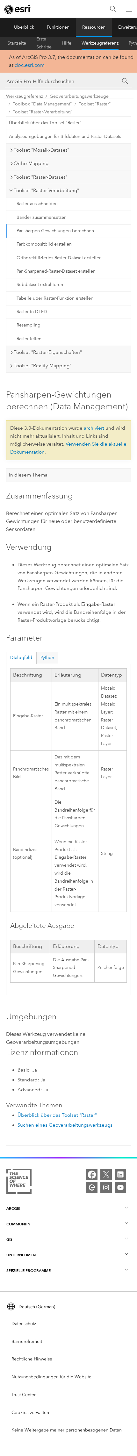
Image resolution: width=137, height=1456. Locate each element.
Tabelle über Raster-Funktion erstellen (55, 298)
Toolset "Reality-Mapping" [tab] (42, 366)
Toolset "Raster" (95, 104)
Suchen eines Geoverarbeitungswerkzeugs (65, 1125)
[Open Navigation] (129, 9)
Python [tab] (47, 657)
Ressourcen (93, 27)
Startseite (17, 43)
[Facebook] (91, 1174)
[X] (106, 1174)
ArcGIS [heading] (13, 1208)
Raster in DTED (32, 311)
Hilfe (66, 43)
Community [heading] (18, 1224)
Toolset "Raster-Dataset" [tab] (40, 177)
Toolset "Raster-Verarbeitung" (43, 112)
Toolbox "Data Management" (42, 104)
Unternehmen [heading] (21, 1254)
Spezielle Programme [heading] (28, 1270)
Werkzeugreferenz (100, 43)
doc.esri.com (30, 65)
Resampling (28, 325)
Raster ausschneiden (37, 203)
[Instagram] (106, 1187)
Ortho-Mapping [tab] (31, 163)
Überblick (24, 27)
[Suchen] (113, 9)
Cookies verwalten (30, 1412)
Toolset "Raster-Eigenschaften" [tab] (48, 352)
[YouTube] (120, 1187)
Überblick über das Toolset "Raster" (45, 123)
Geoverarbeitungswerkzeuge (79, 96)
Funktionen (58, 27)
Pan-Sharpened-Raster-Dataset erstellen (56, 271)
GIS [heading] (9, 1239)
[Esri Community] (91, 1187)
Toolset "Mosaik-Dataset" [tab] (41, 150)
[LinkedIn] (120, 1174)
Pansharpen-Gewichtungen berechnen (55, 230)
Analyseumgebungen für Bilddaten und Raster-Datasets (65, 136)
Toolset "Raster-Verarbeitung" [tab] (46, 190)
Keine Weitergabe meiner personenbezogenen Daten (66, 1430)
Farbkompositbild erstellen (44, 244)
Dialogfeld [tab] (21, 657)
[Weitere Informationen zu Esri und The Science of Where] (19, 1182)
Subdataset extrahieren (40, 284)
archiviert (94, 428)
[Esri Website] (17, 9)
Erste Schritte (44, 43)
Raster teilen (29, 338)
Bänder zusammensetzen (42, 217)
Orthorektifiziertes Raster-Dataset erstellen (59, 258)
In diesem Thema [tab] (28, 475)
